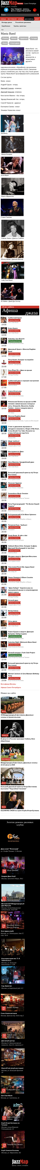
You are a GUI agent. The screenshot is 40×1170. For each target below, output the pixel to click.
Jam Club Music (13, 322)
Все (3, 29)
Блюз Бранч (13, 328)
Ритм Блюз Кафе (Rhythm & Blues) (19, 519)
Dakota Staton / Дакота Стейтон (12, 238)
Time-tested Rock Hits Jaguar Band (21, 567)
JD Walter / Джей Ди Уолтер (10, 301)
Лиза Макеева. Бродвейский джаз (21, 462)
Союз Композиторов (9, 1013)
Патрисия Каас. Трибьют (17, 525)
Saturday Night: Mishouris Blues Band (22, 642)
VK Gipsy (11, 413)
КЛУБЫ (20, 19)
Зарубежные (6, 26)
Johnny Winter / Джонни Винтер (12, 259)
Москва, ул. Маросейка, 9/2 (11, 1153)
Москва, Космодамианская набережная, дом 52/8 (11, 909)
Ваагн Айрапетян (7, 196)
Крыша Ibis (11, 437)
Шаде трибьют (14, 441)
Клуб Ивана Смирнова (15, 487)
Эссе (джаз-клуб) (14, 356)
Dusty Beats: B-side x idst (17, 535)
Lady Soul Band (6, 280)
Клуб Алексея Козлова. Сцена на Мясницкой (23, 421)
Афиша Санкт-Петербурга (11, 687)
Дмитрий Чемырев (7, 92)
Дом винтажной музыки (16, 540)
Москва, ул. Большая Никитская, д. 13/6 (8, 963)
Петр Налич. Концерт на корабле (20, 360)
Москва (20, 3)
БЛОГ (37, 19)
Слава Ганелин (6, 217)
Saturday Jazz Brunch (16, 339)
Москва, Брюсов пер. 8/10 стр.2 (12, 1015)
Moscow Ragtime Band (16, 416)
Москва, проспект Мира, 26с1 (12, 878)
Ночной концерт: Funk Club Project (21, 652)
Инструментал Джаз (16, 451)
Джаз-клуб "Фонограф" (10, 849)
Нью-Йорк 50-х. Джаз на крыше (20, 370)
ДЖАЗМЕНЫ (29, 19)
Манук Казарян (6, 154)
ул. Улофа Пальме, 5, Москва (11, 851)
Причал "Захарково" (15, 364)
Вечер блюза (13, 611)
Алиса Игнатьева (15, 391)
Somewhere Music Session (18, 493)
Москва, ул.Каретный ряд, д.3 (12, 988)
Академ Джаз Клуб (14, 446)
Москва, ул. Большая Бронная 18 (12, 1071)
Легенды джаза (7, 22)
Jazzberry (4, 133)
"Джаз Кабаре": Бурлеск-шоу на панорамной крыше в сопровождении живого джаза (23, 590)
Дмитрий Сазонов (7, 88)
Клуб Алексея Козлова (15, 343)
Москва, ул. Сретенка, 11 (10, 1098)
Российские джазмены (23, 22)
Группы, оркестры (20, 26)
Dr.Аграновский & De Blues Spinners (22, 514)
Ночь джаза (12, 621)
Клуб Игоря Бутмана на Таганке (18, 498)
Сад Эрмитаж (6, 986)
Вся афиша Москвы (8, 684)
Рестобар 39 (12, 571)
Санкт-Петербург (30, 3)
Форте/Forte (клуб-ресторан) (12, 1068)
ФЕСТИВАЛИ (12, 19)
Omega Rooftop (13, 375)
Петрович (11, 529)
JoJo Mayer (5, 175)
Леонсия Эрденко (15, 483)
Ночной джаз (13, 600)
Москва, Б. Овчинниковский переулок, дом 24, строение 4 (12, 1044)
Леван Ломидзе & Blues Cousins (20, 577)
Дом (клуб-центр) (8, 1041)
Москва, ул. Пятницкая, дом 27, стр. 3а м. (12, 934)
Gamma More (12, 385)
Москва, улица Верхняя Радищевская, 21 (9, 1128)
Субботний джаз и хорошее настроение (23, 381)
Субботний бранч (15, 318)
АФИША (3, 19)
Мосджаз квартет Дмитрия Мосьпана (22, 556)
